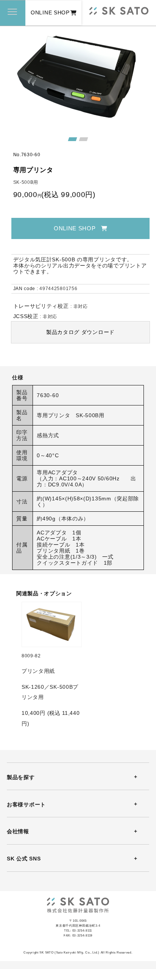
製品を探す (20, 777)
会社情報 (18, 831)
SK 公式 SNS (24, 859)
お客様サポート (26, 804)
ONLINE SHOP (50, 12)
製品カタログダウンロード (80, 332)
